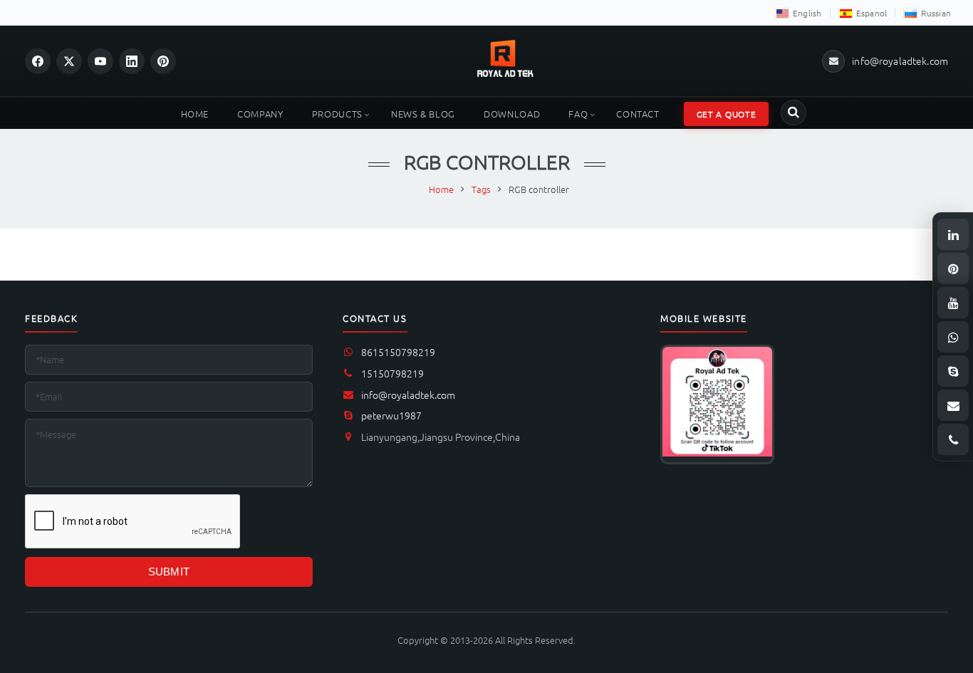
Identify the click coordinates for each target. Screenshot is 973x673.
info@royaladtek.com (408, 394)
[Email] (953, 405)
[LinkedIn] (132, 61)
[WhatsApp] (953, 337)
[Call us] (953, 439)
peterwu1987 (391, 415)
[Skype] (953, 371)
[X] (69, 61)
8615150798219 (398, 352)
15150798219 (392, 373)
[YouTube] (100, 61)
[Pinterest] (163, 61)
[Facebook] (38, 61)
